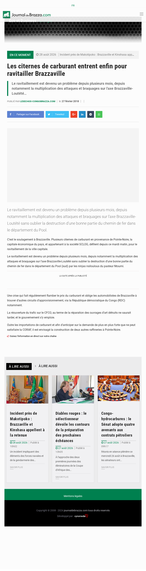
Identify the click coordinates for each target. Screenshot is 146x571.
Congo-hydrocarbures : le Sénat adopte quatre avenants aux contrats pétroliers (118, 424)
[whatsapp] (99, 114)
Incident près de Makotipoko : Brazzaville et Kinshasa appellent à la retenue (27, 424)
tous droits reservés (99, 510)
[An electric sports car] (27, 389)
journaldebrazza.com (75, 510)
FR (73, 5)
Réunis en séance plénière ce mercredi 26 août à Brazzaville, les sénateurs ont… (118, 456)
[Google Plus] (74, 114)
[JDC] (27, 14)
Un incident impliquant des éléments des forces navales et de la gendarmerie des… (27, 456)
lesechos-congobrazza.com (38, 101)
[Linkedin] (82, 114)
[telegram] (90, 114)
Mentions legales (73, 496)
